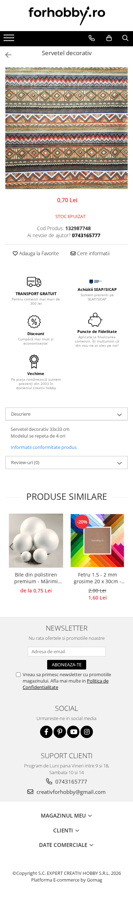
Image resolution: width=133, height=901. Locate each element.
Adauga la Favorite (38, 253)
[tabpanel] (66, 128)
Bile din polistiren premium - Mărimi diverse (36, 578)
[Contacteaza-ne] (91, 38)
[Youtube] (73, 732)
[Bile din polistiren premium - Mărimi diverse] (36, 541)
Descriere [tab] (21, 414)
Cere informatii (93, 253)
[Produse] (10, 40)
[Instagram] (87, 732)
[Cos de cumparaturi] (108, 38)
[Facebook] (46, 732)
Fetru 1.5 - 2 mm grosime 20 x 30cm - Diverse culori (97, 578)
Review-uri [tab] (25, 462)
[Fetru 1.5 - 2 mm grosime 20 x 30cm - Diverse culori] (97, 541)
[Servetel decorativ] (66, 128)
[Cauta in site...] (125, 38)
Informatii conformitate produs (44, 447)
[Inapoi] (5, 55)
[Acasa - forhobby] (67, 15)
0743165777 (70, 781)
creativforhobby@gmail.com (70, 791)
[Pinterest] (60, 732)
